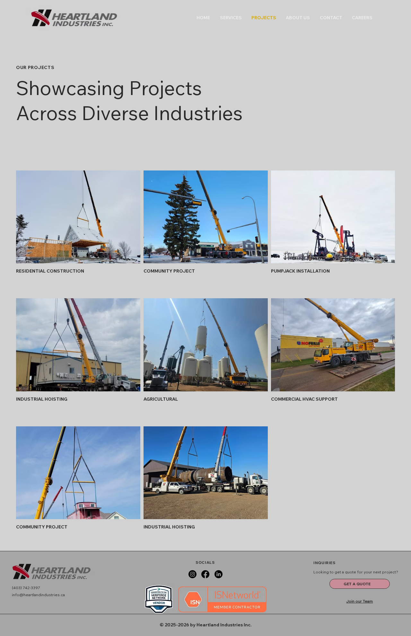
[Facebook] (205, 574)
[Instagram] (192, 574)
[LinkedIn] (218, 574)
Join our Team (359, 601)
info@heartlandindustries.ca (38, 594)
